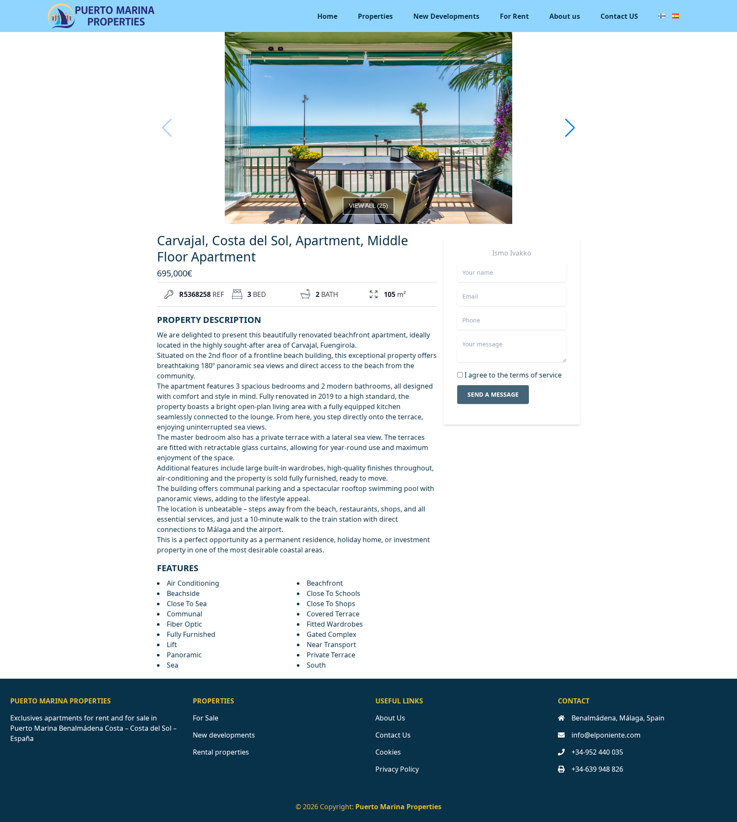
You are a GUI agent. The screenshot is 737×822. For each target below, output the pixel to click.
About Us (390, 718)
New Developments (446, 16)
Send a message (493, 394)
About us (564, 16)
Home (327, 16)
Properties (375, 16)
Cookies (388, 752)
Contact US (619, 16)
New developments (224, 735)
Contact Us (393, 735)
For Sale (205, 718)
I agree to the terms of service (513, 375)
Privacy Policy (397, 769)
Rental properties (221, 752)
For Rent (514, 16)
